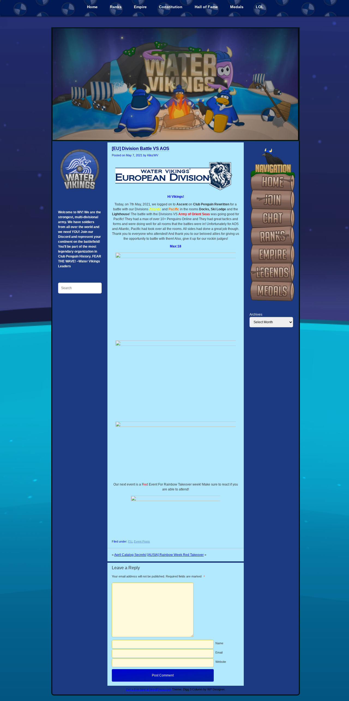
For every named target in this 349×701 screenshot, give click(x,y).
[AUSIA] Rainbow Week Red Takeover (175, 555)
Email (218, 652)
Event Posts (142, 541)
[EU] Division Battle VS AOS (140, 148)
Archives (255, 314)
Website (220, 661)
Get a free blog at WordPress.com (148, 689)
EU (130, 541)
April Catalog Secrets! (130, 555)
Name (219, 643)
